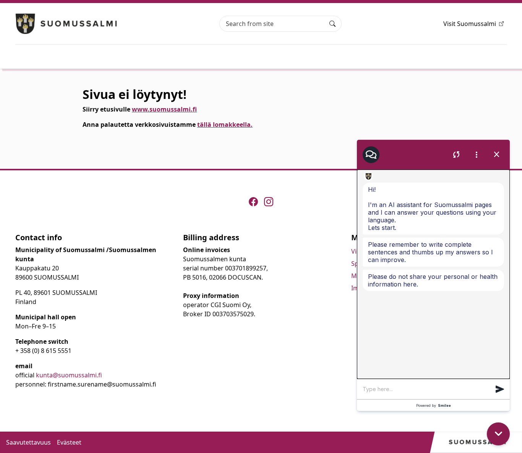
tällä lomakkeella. (225, 124)
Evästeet (69, 442)
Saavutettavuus (28, 442)
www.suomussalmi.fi (164, 109)
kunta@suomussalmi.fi (69, 375)
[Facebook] (253, 202)
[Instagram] (268, 202)
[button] (500, 389)
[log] (433, 274)
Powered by (433, 405)
